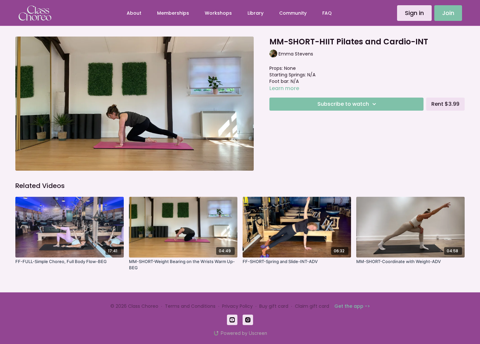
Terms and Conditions (190, 306)
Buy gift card (273, 306)
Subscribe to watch (343, 104)
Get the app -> (352, 306)
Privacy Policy (237, 306)
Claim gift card (312, 306)
